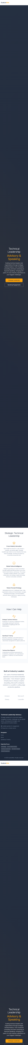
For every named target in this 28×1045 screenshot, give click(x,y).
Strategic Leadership (14, 280)
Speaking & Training (5, 739)
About (2, 737)
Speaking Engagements (14, 285)
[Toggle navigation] (26, 2)
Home (2, 735)
